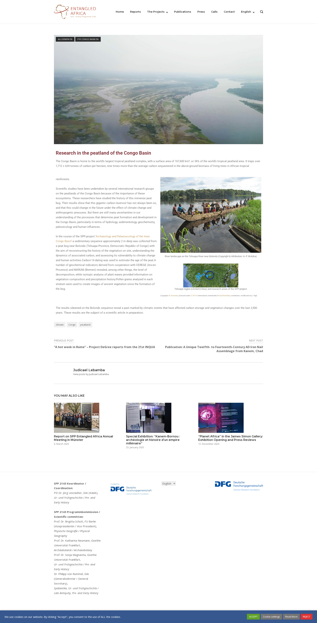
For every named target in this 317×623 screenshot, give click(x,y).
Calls (214, 11)
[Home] (75, 11)
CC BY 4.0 (194, 296)
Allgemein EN (65, 39)
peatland (85, 324)
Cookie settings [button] (271, 616)
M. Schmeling (173, 296)
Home (120, 11)
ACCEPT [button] (253, 616)
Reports (135, 11)
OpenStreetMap (225, 296)
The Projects (156, 11)
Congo (72, 324)
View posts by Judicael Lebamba (91, 374)
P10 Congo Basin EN (88, 39)
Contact (229, 11)
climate (60, 324)
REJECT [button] (306, 616)
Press (201, 11)
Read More (291, 616)
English (246, 11)
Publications (182, 11)
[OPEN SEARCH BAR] (261, 12)
